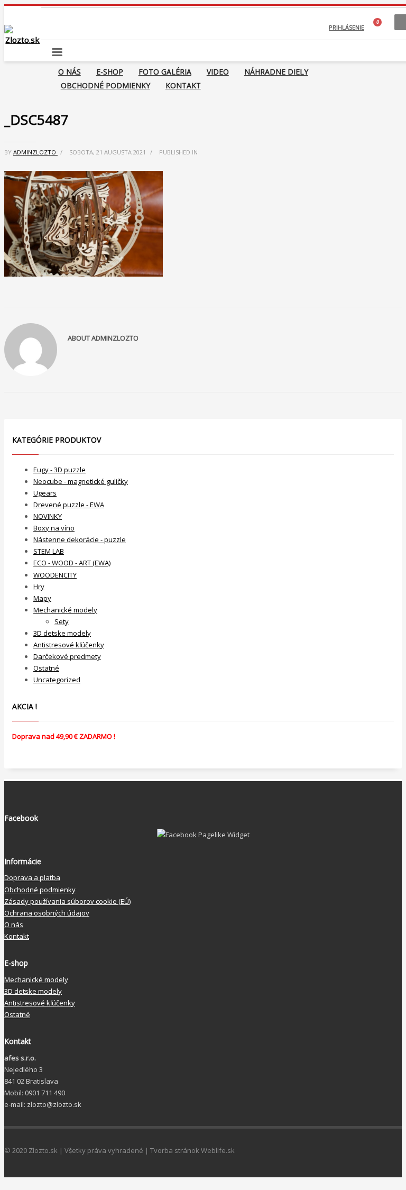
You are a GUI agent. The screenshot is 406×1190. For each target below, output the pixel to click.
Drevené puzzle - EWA (68, 504)
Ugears (45, 493)
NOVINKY (47, 516)
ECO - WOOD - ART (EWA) (71, 562)
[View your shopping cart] (379, 27)
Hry (38, 586)
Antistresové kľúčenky (68, 644)
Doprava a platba (32, 877)
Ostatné (46, 668)
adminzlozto (35, 152)
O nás (13, 924)
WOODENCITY (55, 575)
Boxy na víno (54, 528)
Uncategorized (56, 679)
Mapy (42, 598)
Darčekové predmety (67, 656)
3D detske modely (62, 633)
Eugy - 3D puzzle (59, 469)
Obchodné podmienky (40, 889)
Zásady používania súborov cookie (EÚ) (67, 901)
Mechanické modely (65, 610)
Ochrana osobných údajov (46, 913)
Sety (61, 621)
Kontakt (16, 936)
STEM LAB (48, 551)
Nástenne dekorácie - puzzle (79, 539)
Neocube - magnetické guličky (80, 481)
